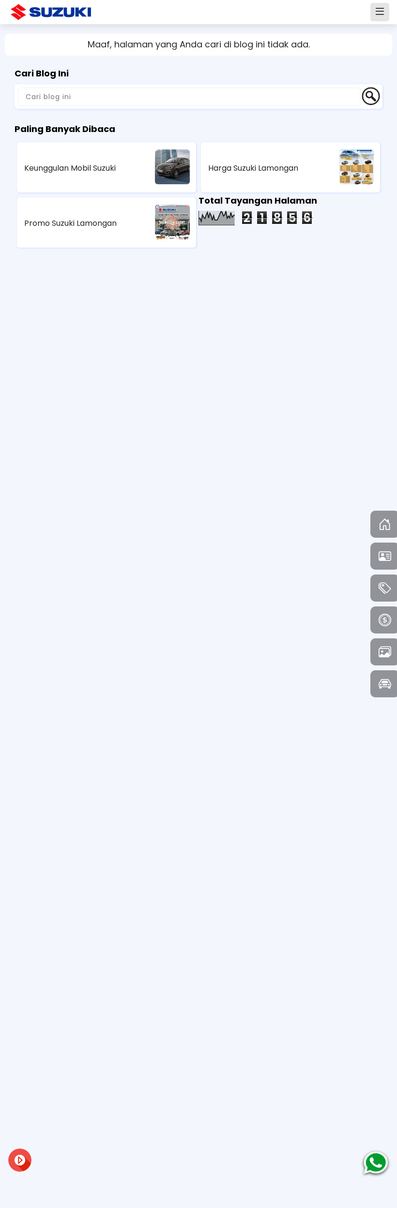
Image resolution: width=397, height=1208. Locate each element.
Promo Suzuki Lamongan (70, 223)
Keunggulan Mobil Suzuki (70, 168)
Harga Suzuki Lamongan (253, 168)
